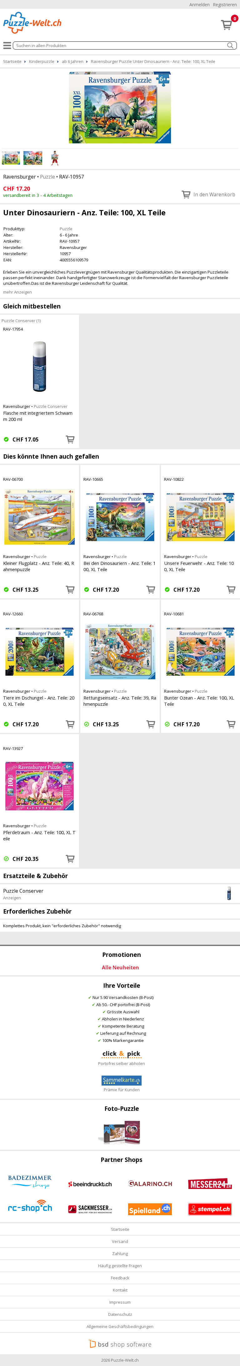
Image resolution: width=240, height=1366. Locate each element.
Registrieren (225, 4)
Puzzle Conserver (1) (21, 320)
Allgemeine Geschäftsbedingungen (120, 1326)
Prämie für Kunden (122, 1089)
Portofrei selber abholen (121, 1063)
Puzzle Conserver (51, 406)
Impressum (120, 1302)
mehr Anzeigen (17, 292)
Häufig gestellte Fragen (120, 1265)
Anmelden (199, 4)
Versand (120, 1241)
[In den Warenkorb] (70, 439)
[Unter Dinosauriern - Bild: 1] (120, 107)
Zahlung (120, 1253)
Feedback (120, 1278)
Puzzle (47, 176)
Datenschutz (120, 1314)
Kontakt (120, 1290)
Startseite (120, 1229)
